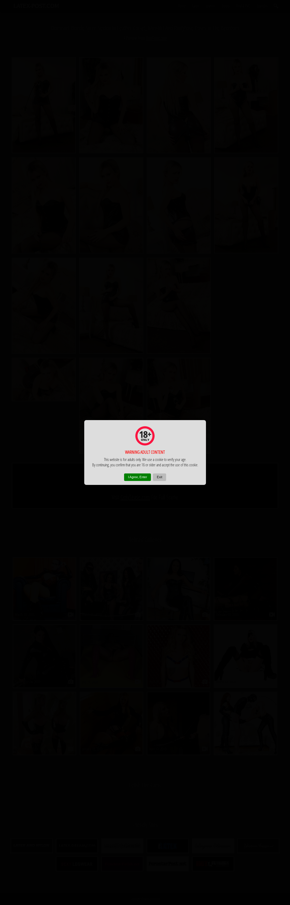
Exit (159, 477)
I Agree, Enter (137, 477)
